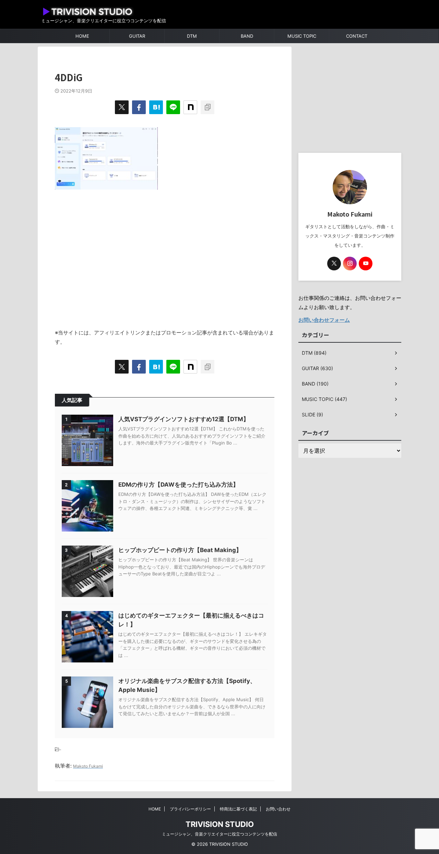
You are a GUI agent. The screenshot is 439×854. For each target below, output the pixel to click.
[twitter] (122, 107)
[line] (173, 107)
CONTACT (356, 36)
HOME (82, 36)
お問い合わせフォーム (324, 320)
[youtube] (365, 263)
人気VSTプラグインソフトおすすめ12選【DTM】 (183, 419)
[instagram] (350, 263)
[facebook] (139, 107)
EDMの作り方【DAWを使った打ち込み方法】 (178, 484)
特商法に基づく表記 (238, 809)
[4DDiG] (156, 107)
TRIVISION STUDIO (220, 824)
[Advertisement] (164, 255)
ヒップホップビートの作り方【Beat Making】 (180, 550)
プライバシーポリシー (190, 809)
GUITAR (137, 36)
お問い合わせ (278, 809)
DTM (192, 36)
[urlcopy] (207, 107)
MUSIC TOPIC (301, 36)
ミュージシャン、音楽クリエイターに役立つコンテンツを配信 (219, 834)
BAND (247, 36)
